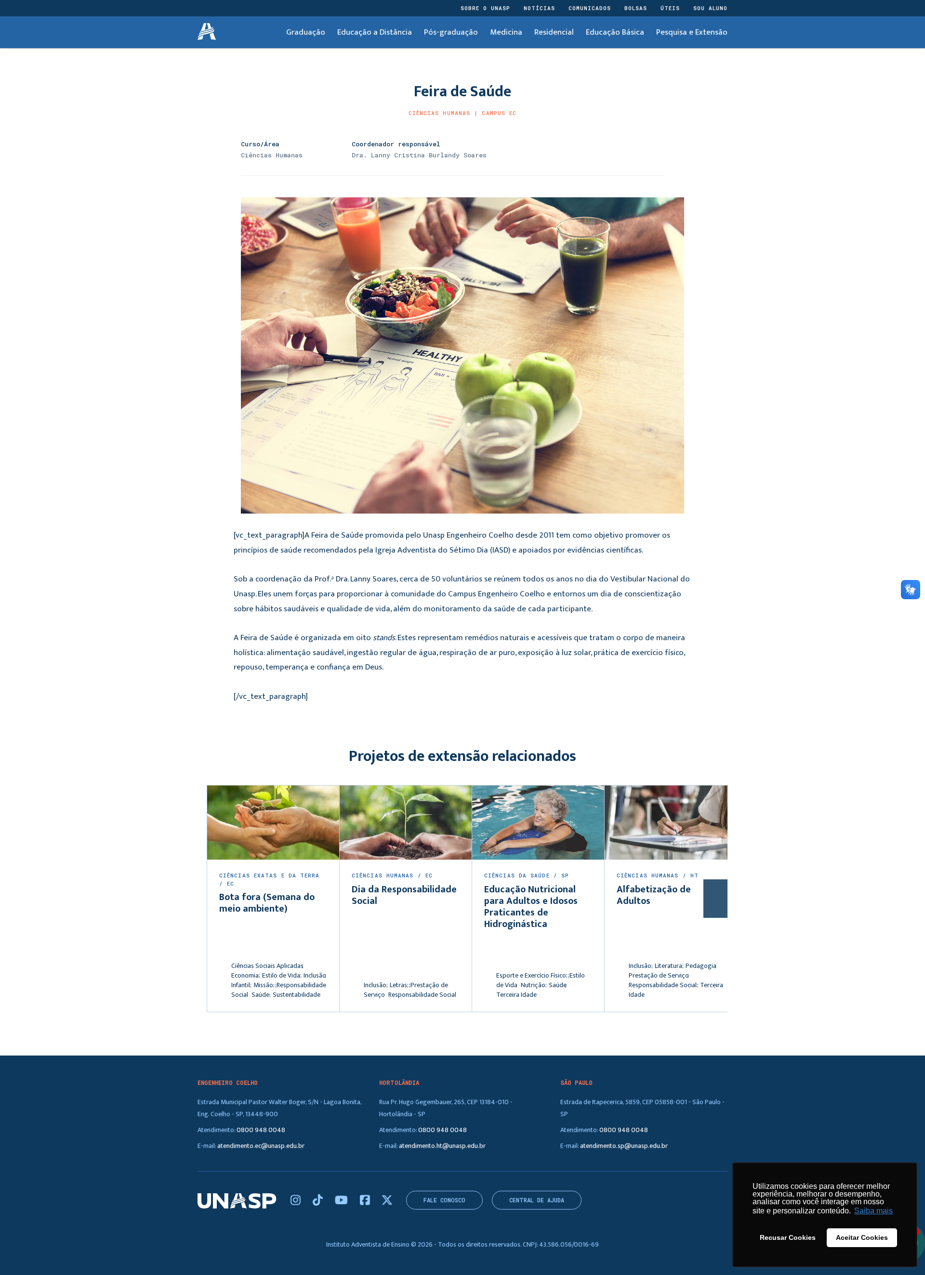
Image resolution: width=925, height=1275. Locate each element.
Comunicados (589, 8)
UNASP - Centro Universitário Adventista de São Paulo (207, 32)
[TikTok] (319, 1201)
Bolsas (635, 8)
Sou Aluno (710, 8)
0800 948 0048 (261, 1129)
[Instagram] (297, 1201)
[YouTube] (342, 1201)
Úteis (670, 8)
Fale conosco (444, 1200)
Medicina (506, 32)
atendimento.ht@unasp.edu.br (442, 1145)
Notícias (539, 8)
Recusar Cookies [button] (788, 1237)
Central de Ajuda (536, 1200)
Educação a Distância (374, 32)
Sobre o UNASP (485, 8)
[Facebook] (366, 1201)
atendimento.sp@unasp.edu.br (624, 1145)
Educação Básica (615, 32)
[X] (387, 1201)
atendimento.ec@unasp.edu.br (260, 1145)
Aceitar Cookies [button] (862, 1237)
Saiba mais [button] (873, 1211)
